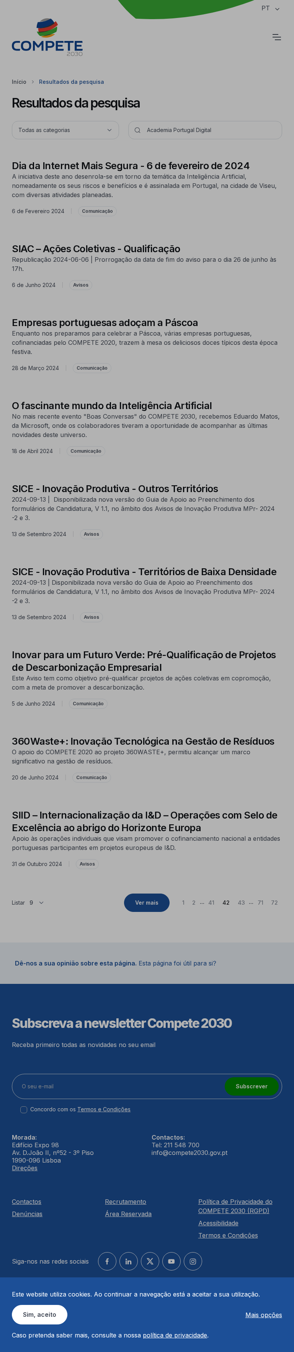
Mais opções (263, 1315)
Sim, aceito (39, 1314)
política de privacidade (175, 1335)
